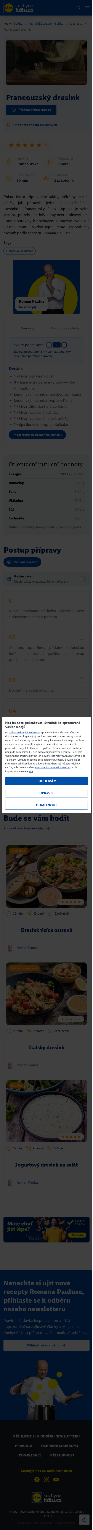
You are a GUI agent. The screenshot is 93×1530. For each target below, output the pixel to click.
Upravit (46, 793)
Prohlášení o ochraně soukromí (52, 767)
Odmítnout (46, 805)
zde (31, 771)
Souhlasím (46, 781)
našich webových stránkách (24, 732)
